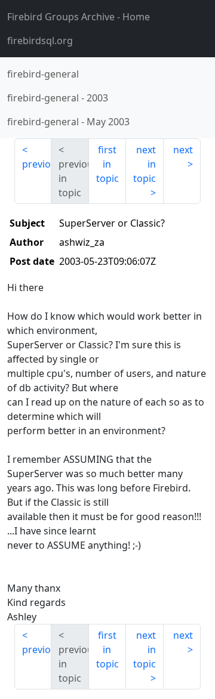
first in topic (107, 164)
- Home (78, 16)
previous (36, 164)
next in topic (144, 164)
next (183, 149)
